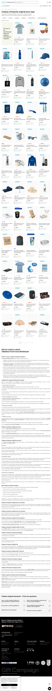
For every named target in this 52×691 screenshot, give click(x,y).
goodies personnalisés (9, 424)
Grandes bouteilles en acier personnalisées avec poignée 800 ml (7, 172)
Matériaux (23, 18)
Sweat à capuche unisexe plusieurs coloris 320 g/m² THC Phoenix (32, 172)
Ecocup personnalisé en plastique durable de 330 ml (31, 251)
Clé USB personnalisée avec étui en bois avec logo (7, 146)
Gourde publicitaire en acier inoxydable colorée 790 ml (19, 65)
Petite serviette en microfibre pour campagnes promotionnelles (7, 224)
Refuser (13, 687)
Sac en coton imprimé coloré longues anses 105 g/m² (7, 92)
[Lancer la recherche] (15, 2)
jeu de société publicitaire (15, 505)
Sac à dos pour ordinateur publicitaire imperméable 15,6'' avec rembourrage (19, 251)
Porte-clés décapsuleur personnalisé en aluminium (31, 119)
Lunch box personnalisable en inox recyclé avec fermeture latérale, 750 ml (44, 251)
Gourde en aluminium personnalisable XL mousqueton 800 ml (30, 92)
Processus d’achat (5, 651)
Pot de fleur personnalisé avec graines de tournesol (44, 39)
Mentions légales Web (31, 642)
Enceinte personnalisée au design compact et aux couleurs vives (31, 305)
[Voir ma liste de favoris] (47, 2)
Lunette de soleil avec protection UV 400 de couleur (31, 146)
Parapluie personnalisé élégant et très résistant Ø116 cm (19, 198)
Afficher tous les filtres (42, 18)
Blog (15, 644)
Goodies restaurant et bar (7, 584)
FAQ (49, 5)
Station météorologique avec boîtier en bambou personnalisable (7, 251)
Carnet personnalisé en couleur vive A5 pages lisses (7, 119)
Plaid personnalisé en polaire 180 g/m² (7, 198)
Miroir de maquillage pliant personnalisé (31, 278)
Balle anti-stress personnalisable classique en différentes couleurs (44, 92)
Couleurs (10, 18)
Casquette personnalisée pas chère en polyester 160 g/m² (44, 65)
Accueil (3, 9)
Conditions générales (31, 644)
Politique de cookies (43, 644)
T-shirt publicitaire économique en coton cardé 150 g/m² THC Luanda (19, 278)
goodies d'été (20, 546)
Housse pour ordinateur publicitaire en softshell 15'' (19, 305)
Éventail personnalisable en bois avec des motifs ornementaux (19, 332)
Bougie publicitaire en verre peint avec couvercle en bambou (19, 224)
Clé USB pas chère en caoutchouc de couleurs (43, 331)
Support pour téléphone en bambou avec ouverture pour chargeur (31, 224)
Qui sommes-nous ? (5, 642)
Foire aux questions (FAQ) (19, 651)
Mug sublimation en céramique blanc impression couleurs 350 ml (7, 65)
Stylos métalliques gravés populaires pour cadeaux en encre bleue (31, 65)
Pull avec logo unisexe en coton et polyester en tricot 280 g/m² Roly (19, 92)
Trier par (4, 18)
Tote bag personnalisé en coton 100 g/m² (32, 39)
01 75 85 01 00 (6, 632)
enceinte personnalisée (30, 521)
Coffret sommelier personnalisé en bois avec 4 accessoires (44, 305)
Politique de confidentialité (45, 642)
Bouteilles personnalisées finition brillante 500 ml (43, 198)
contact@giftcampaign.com (7, 634)
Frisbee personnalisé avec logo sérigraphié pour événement (7, 305)
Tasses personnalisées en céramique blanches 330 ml (19, 146)
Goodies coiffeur (5, 576)
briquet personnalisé (29, 530)
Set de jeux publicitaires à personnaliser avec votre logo (31, 331)
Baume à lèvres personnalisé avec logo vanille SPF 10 (44, 171)
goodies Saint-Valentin (14, 554)
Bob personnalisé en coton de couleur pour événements (44, 146)
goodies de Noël (10, 563)
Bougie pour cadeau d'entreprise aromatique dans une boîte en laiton (19, 172)
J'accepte (9, 685)
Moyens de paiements (6, 658)
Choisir (5, 687)
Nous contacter (4, 644)
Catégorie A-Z (17, 642)
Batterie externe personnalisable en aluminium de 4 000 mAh (7, 278)
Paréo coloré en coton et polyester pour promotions (44, 278)
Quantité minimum (32, 18)
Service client (16, 650)
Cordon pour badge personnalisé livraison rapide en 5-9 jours (44, 119)
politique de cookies (13, 681)
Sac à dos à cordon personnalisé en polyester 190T (19, 119)
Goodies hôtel (4, 581)
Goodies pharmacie (5, 578)
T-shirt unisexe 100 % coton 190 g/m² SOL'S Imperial (19, 39)
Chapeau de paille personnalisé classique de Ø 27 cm (32, 198)
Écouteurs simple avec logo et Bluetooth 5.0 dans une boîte (44, 224)
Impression (17, 18)
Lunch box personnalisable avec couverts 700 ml (6, 331)
